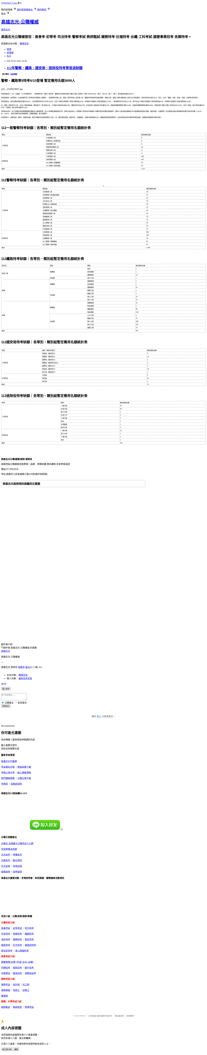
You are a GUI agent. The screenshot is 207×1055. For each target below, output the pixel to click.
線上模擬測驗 (24, 772)
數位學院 (17, 860)
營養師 (4, 996)
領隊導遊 (5, 990)
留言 (27, 667)
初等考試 (17, 928)
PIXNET (82, 1016)
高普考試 (5, 928)
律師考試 (5, 984)
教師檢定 (17, 1007)
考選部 (4, 784)
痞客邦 (21, 667)
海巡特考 (5, 939)
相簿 (9, 49)
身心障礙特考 (22, 951)
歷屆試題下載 (24, 767)
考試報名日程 (8, 767)
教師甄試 (5, 1007)
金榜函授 (17, 871)
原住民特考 (6, 951)
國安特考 (5, 945)
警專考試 (29, 1007)
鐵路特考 (29, 934)
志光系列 (5, 855)
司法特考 (5, 934)
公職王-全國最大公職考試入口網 (17, 843)
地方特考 (29, 928)
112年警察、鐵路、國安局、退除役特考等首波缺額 (45, 68)
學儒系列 (17, 855)
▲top (3, 683)
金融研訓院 (16, 784)
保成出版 (17, 866)
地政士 (16, 990)
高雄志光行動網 (9, 761)
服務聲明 (130, 1016)
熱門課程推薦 (8, 778)
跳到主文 (5, 29)
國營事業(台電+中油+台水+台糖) (17, 962)
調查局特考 (30, 945)
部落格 (10, 52)
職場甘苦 (24, 43)
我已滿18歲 (7, 1049)
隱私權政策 (119, 1016)
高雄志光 (5, 651)
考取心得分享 (8, 772)
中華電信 (5, 973)
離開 (16, 1049)
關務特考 (17, 939)
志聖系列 (5, 860)
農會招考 (17, 973)
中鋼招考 (5, 967)
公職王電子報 (24, 778)
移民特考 (29, 939)
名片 (9, 56)
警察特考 (17, 934)
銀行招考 (29, 967)
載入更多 (6, 689)
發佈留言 (6, 706)
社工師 (26, 984)
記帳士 (26, 990)
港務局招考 (30, 973)
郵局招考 (17, 967)
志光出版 (5, 866)
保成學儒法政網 (9, 849)
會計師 (16, 984)
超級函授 (5, 871)
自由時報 (13, 74)
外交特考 (17, 945)
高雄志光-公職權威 (20, 21)
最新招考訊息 (25, 678)
